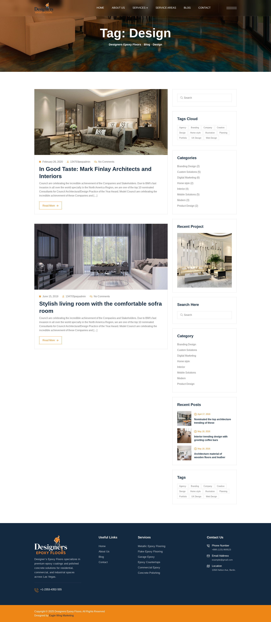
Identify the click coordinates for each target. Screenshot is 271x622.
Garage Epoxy (146, 556)
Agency (182, 127)
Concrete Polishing (149, 572)
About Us (118, 7)
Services (139, 7)
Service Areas (166, 7)
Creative (220, 127)
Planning (223, 133)
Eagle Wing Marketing (61, 615)
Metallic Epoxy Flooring (151, 546)
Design (182, 133)
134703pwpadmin (80, 161)
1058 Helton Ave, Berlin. (224, 570)
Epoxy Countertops (149, 562)
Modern (183, 200)
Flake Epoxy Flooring (150, 551)
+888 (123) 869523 (221, 549)
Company (208, 127)
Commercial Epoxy (149, 567)
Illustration (210, 133)
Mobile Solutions (188, 194)
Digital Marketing (188, 177)
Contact (204, 7)
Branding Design (188, 166)
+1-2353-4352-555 (51, 589)
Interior (183, 189)
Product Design (187, 205)
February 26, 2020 (53, 161)
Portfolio (183, 138)
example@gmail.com (222, 559)
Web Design (211, 138)
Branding (195, 127)
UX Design (196, 138)
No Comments (106, 161)
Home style (195, 133)
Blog (187, 7)
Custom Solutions (189, 172)
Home (100, 7)
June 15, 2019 (50, 296)
